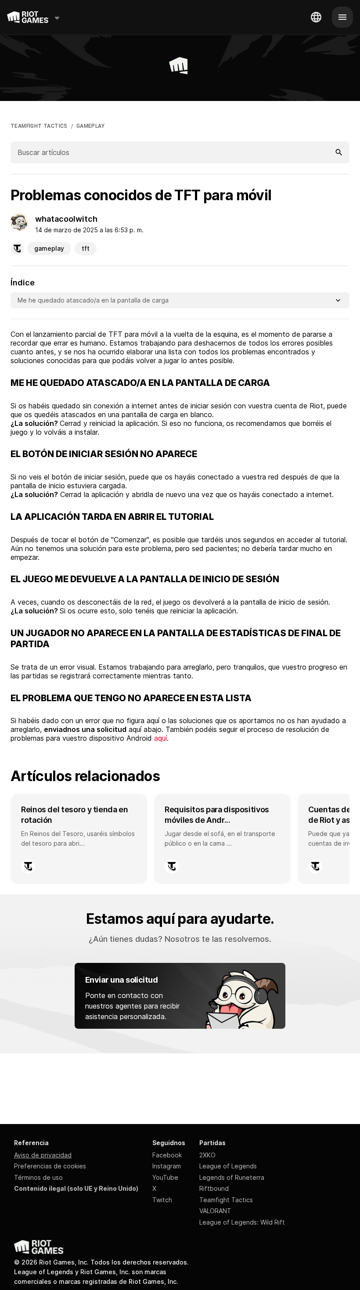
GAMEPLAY (90, 126)
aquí (160, 738)
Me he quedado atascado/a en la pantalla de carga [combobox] (93, 300)
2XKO (207, 1155)
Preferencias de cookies (50, 1166)
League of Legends (228, 1166)
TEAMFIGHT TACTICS (39, 126)
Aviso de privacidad (43, 1155)
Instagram (166, 1166)
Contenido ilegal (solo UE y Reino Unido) (76, 1188)
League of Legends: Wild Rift (242, 1222)
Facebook (167, 1155)
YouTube (165, 1177)
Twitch (162, 1200)
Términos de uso (38, 1177)
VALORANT (215, 1210)
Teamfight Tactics (226, 1200)
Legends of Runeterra (231, 1177)
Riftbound (214, 1188)
